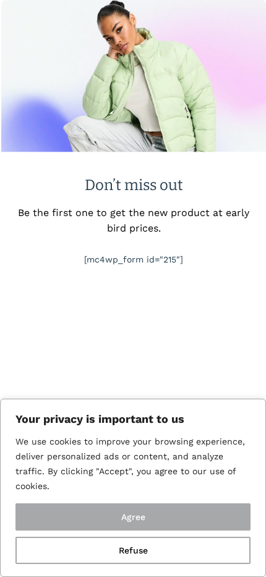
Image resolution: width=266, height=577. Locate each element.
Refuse (133, 550)
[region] (133, 488)
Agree (133, 517)
